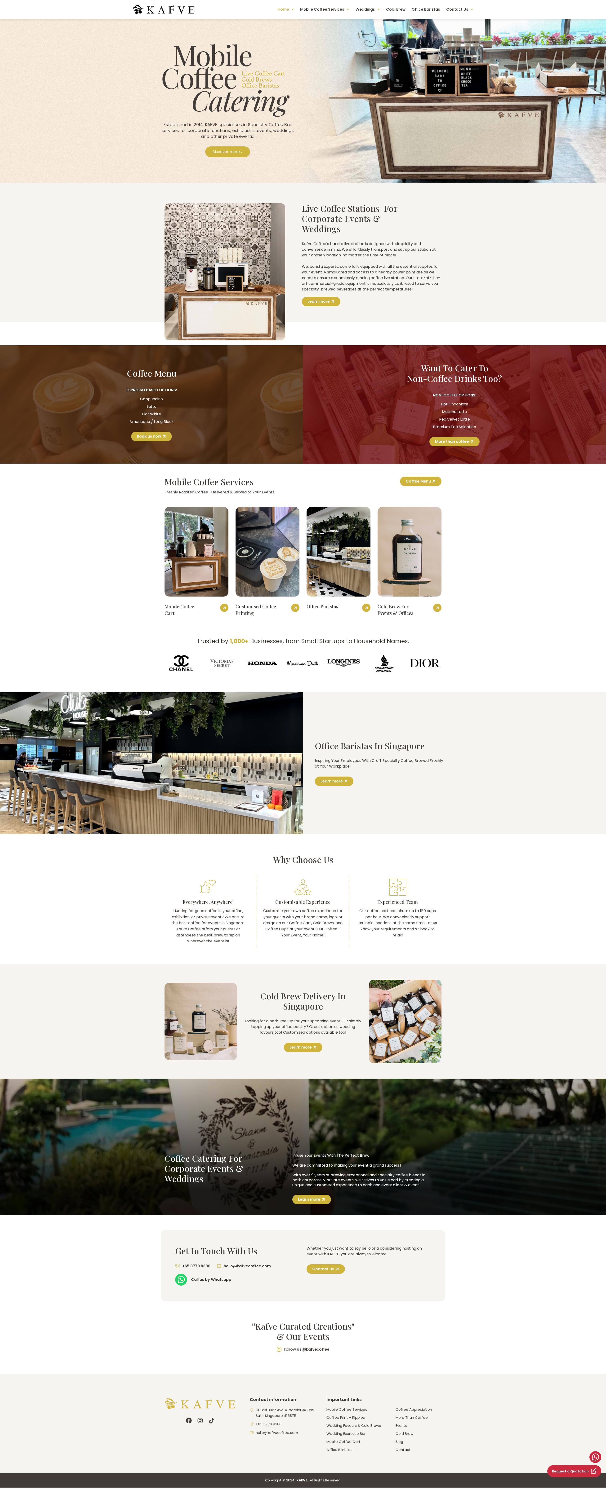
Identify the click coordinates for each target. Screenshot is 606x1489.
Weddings (365, 9)
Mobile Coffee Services (322, 9)
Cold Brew (395, 9)
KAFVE (301, 1480)
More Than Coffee (412, 1417)
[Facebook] (189, 1420)
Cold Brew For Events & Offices (395, 609)
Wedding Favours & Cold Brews (353, 1425)
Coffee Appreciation (414, 1409)
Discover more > (227, 151)
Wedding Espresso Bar (345, 1433)
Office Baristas (426, 9)
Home (283, 9)
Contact (403, 1449)
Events (401, 1425)
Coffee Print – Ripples (345, 1417)
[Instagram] (200, 1420)
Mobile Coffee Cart (343, 1441)
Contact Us (457, 9)
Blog (399, 1441)
